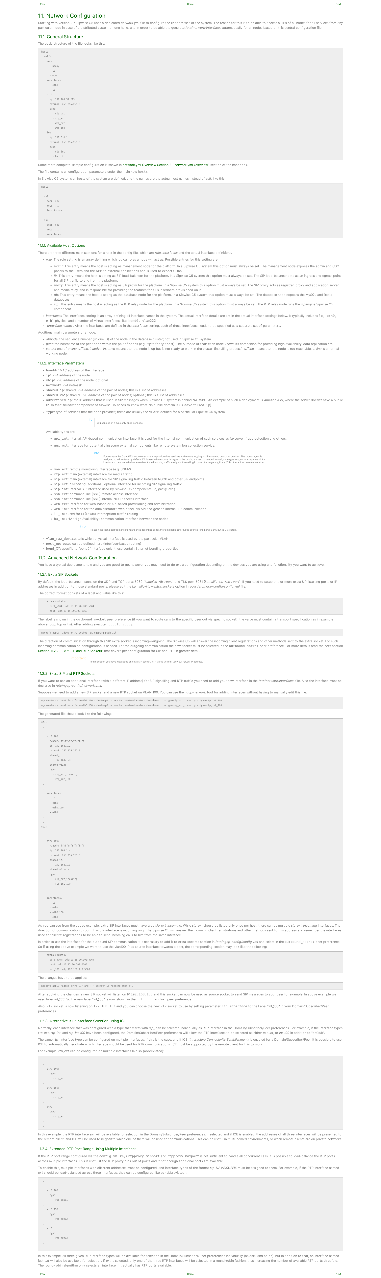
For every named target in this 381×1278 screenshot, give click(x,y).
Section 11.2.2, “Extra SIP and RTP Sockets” (70, 651)
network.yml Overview (139, 165)
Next (338, 4)
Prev (42, 4)
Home (190, 4)
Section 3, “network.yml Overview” (183, 165)
